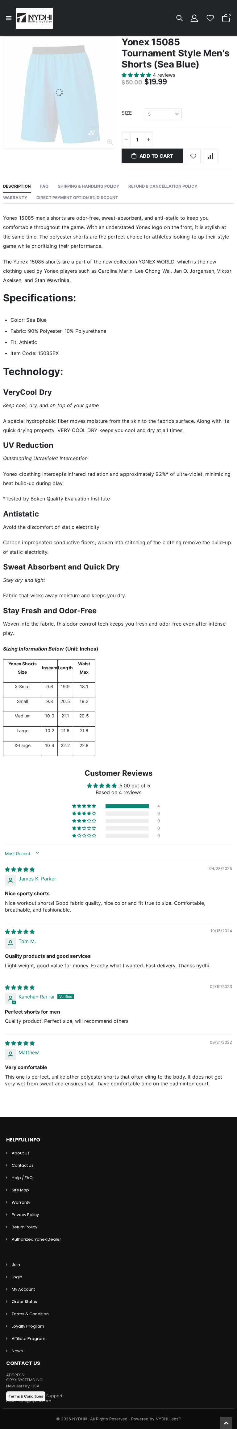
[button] (137, 75)
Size (127, 113)
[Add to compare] (210, 156)
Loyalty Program (28, 1326)
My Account (23, 1289)
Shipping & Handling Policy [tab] (88, 186)
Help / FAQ (22, 1178)
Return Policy (24, 1227)
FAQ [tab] (44, 186)
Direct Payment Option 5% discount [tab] (77, 197)
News (17, 1351)
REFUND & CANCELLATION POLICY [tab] (162, 186)
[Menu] (8, 18)
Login (17, 1277)
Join (16, 1265)
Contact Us (23, 1165)
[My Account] (194, 18)
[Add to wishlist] (193, 156)
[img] (20, 869)
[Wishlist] (210, 18)
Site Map (20, 1190)
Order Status (24, 1301)
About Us (21, 1153)
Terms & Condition (30, 1314)
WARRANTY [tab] (15, 197)
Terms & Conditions (26, 1396)
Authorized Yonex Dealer (36, 1239)
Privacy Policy (25, 1215)
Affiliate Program (28, 1338)
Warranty (21, 1202)
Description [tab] (17, 186)
